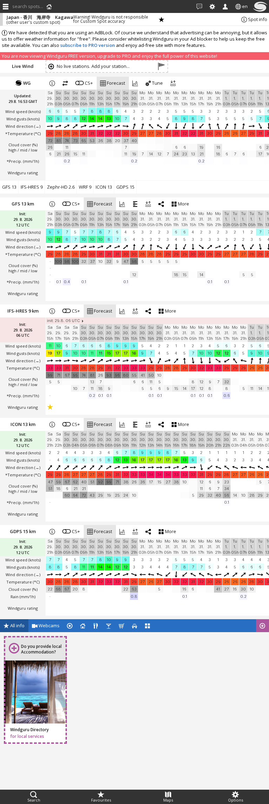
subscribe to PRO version (87, 45)
